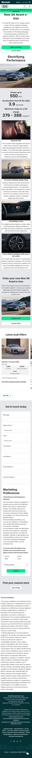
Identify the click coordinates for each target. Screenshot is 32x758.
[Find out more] (16, 10)
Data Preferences (18, 728)
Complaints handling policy (16, 736)
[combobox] (16, 430)
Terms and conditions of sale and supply (18, 730)
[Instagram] (20, 741)
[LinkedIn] (17, 741)
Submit (16, 571)
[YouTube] (14, 741)
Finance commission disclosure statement (13, 732)
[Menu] (29, 6)
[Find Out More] (14, 381)
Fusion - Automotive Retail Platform (16, 752)
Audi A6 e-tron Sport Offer (10, 362)
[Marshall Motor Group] (6, 2)
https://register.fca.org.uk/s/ (16, 716)
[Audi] (5, 6)
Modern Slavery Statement (21, 734)
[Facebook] (11, 741)
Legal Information (8, 728)
